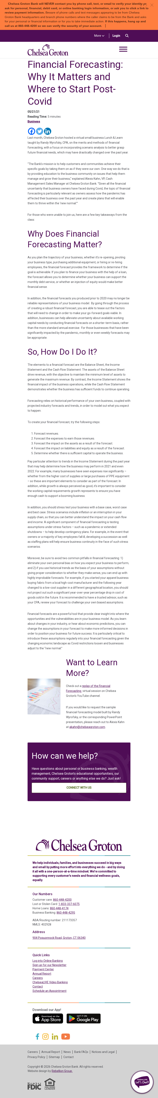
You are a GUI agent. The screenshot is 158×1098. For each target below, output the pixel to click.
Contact (38, 986)
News (67, 1052)
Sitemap (54, 1057)
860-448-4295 (66, 912)
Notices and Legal (103, 1052)
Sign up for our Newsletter (49, 965)
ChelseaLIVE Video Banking (50, 982)
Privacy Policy (36, 1057)
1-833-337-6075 (69, 904)
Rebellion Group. (62, 1071)
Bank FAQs (81, 1052)
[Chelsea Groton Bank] (79, 844)
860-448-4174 (59, 908)
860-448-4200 (62, 899)
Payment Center (52, 969)
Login (118, 35)
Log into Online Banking (56, 960)
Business (34, 121)
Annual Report (42, 973)
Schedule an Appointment (49, 990)
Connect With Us (79, 787)
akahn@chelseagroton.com (87, 727)
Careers (38, 978)
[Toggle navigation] (123, 50)
